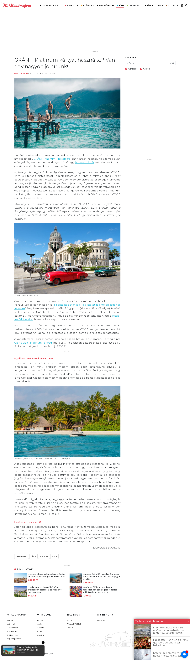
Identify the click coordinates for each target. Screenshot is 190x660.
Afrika (39, 631)
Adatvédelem (12, 628)
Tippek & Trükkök (74, 624)
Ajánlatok (72, 5)
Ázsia (39, 624)
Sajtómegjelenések (14, 639)
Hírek (121, 5)
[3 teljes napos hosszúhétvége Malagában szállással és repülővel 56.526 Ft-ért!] (20, 596)
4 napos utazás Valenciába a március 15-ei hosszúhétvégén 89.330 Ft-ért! (46, 575)
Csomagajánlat (52, 5)
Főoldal (10, 620)
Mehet (171, 63)
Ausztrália (41, 635)
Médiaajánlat (12, 635)
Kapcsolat (101, 620)
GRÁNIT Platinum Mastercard (52, 158)
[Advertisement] (95, 33)
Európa (40, 620)
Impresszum (12, 631)
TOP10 (70, 628)
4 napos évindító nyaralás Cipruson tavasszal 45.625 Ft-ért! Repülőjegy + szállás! (101, 576)
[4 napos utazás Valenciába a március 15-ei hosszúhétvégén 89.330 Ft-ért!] (20, 582)
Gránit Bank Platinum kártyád (33, 342)
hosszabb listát (84, 162)
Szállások (89, 5)
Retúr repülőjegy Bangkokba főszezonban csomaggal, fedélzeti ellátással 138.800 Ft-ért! (100, 590)
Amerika (40, 628)
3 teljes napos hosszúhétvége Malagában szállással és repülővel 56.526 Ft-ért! (45, 590)
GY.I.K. (69, 620)
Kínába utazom (155, 5)
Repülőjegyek (106, 5)
